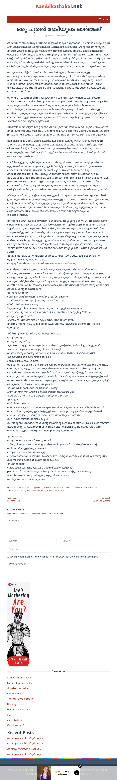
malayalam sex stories (30, 490)
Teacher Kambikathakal (20, 698)
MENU (105, 19)
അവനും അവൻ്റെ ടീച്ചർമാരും (24, 754)
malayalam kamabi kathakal (50, 487)
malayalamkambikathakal (52, 490)
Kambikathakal (15, 693)
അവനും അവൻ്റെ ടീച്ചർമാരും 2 (25, 748)
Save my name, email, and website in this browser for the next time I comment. (54, 556)
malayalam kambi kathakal (75, 487)
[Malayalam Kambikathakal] (58, 6)
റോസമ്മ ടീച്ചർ (13, 499)
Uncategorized (15, 704)
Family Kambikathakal (20, 683)
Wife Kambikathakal (18, 709)
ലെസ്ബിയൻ (14, 720)
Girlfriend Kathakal (18, 688)
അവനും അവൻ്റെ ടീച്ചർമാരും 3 (25, 743)
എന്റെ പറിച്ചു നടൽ (101, 499)
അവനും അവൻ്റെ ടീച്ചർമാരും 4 (25, 738)
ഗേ (9, 714)
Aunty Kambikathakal (19, 677)
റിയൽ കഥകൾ (22, 487)
